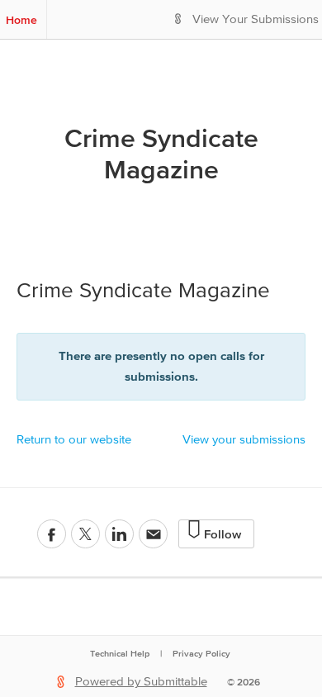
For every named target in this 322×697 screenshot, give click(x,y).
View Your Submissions (255, 19)
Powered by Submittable (141, 682)
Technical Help (119, 653)
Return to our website (74, 440)
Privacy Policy (201, 653)
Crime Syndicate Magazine (161, 153)
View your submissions (243, 440)
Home (21, 19)
